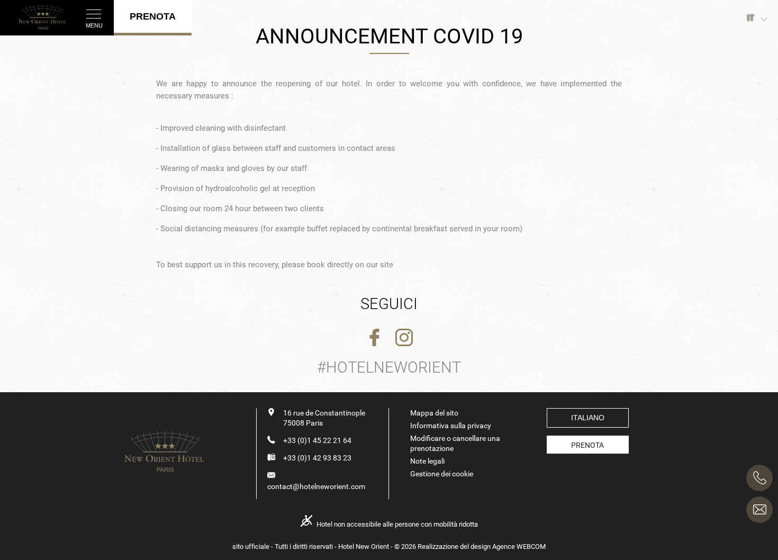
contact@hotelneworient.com (316, 486)
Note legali (427, 461)
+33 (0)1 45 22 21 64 (317, 440)
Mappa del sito (434, 413)
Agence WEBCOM (519, 546)
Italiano (587, 418)
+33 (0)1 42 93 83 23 (317, 458)
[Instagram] (404, 338)
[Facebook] (374, 338)
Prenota (587, 445)
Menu (94, 25)
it (750, 17)
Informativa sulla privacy (450, 425)
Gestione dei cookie (441, 473)
